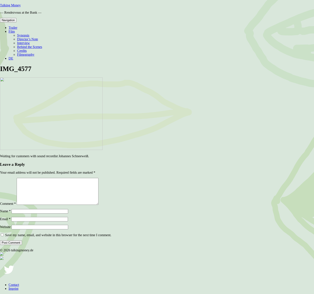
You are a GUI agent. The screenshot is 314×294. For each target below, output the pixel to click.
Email (5, 219)
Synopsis (23, 35)
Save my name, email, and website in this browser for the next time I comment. (58, 235)
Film (12, 31)
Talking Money (10, 5)
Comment (8, 203)
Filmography (25, 54)
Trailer (13, 27)
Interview (23, 43)
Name (5, 211)
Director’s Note (27, 39)
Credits (22, 50)
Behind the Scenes (29, 47)
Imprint (13, 288)
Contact (14, 285)
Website (5, 227)
